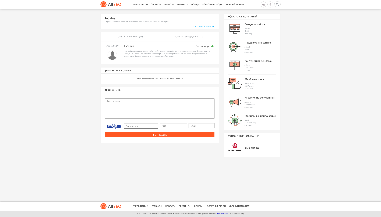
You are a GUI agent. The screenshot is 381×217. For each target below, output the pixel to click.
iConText (248, 70)
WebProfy (248, 33)
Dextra (247, 28)
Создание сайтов (255, 24)
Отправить (160, 134)
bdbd (247, 49)
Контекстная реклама (258, 61)
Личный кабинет (235, 4)
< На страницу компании (203, 26)
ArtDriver (248, 125)
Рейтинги (182, 4)
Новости (169, 4)
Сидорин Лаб (250, 104)
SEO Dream (249, 86)
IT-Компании (140, 4)
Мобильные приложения (260, 116)
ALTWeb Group (250, 122)
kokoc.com (249, 52)
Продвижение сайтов (258, 42)
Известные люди (212, 4)
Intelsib (247, 47)
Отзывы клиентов (130, 36)
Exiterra (248, 102)
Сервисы (156, 4)
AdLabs (247, 65)
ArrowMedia (249, 67)
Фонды (195, 4)
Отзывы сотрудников (189, 36)
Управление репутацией (259, 97)
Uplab (247, 120)
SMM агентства (254, 79)
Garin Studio (249, 83)
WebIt (247, 31)
